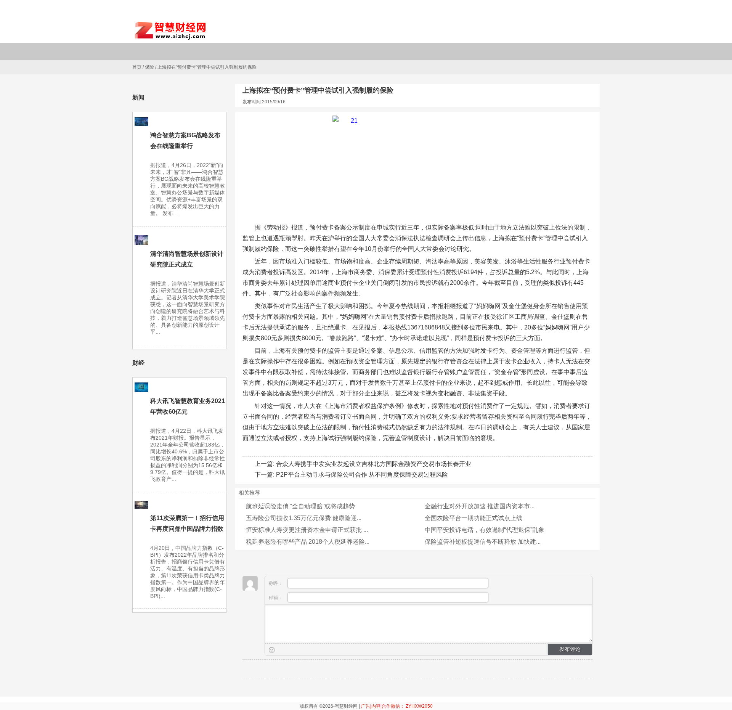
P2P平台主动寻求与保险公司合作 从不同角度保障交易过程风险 (362, 474)
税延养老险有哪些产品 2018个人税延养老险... (307, 541)
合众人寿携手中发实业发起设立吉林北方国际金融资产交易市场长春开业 (373, 464)
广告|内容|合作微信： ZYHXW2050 (397, 706)
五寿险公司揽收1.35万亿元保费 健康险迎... (303, 518)
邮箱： (276, 597)
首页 (136, 67)
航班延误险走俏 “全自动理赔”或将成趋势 (300, 506)
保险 (149, 67)
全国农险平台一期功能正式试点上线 (473, 518)
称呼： (276, 583)
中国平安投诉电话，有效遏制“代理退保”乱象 (484, 530)
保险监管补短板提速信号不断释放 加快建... (483, 541)
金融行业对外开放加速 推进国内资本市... (480, 506)
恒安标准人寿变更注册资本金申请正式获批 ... (307, 530)
